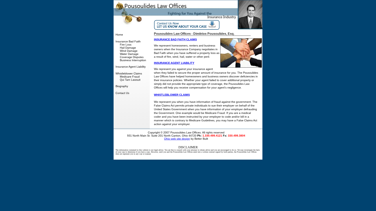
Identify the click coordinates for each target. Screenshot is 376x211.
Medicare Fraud (130, 76)
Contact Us (122, 93)
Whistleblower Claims (129, 73)
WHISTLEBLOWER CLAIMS (172, 94)
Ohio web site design (177, 138)
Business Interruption (133, 60)
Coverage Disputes (132, 57)
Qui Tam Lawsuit (130, 79)
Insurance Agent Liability (131, 66)
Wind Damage (128, 50)
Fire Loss (125, 44)
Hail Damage (128, 47)
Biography (122, 86)
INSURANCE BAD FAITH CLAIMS (175, 39)
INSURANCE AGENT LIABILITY (174, 62)
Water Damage (129, 53)
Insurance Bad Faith (128, 41)
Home (119, 34)
